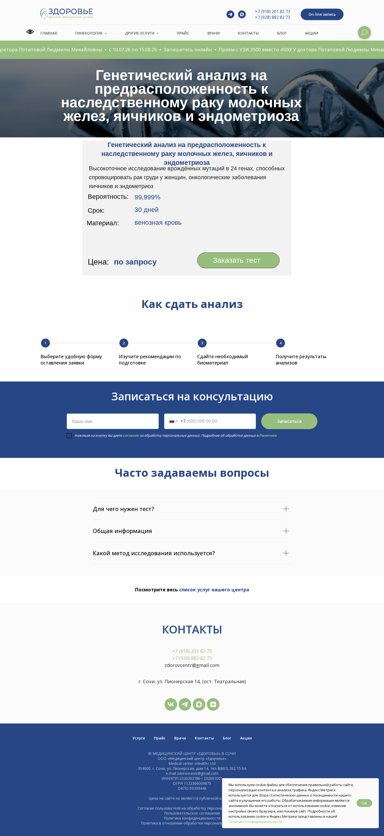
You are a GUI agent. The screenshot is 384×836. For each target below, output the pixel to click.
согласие (131, 435)
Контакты (248, 33)
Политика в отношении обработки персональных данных (192, 823)
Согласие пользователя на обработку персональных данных (192, 808)
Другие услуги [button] (140, 33)
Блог (282, 33)
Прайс (183, 33)
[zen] (213, 704)
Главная (48, 33)
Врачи (213, 33)
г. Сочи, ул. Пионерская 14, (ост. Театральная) (192, 681)
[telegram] (230, 14)
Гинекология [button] (89, 33)
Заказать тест (236, 260)
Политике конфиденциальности (255, 821)
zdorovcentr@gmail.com (192, 665)
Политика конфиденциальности (192, 818)
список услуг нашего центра (213, 589)
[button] (322, 14)
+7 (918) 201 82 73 (272, 11)
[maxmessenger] (242, 14)
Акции (311, 33)
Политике (267, 435)
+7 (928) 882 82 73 (272, 17)
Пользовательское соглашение (192, 813)
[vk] (171, 704)
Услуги (138, 738)
